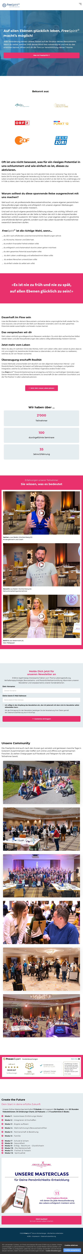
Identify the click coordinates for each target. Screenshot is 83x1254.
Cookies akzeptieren (72, 1250)
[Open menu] (80, 4)
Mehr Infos (74, 1059)
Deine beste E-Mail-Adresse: (14, 696)
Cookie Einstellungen (53, 1251)
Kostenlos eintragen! (42, 719)
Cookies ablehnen (71, 1245)
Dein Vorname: (9, 686)
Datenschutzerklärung (15, 712)
